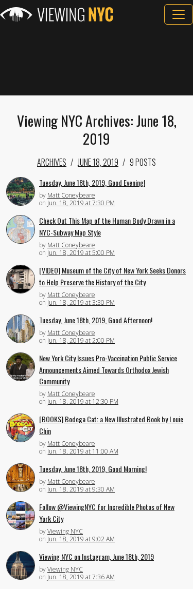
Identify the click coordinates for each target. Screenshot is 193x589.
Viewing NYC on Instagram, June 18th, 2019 (96, 556)
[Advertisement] (96, 60)
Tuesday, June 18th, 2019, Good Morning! (93, 468)
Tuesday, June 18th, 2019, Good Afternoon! (95, 320)
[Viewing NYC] (56, 14)
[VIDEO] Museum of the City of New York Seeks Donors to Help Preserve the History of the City (112, 276)
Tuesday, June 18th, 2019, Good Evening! (92, 182)
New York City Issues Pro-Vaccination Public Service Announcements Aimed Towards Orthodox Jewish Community (108, 369)
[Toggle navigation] (178, 14)
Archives (51, 162)
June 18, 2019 (98, 162)
